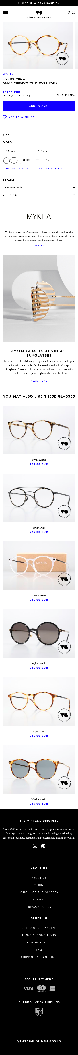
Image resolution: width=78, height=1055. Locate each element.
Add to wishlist (21, 117)
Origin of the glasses (39, 892)
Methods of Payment (39, 927)
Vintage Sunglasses (39, 17)
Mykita (39, 245)
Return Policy (39, 942)
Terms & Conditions (39, 935)
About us (39, 877)
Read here (39, 380)
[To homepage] (39, 12)
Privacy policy (39, 906)
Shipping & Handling (39, 956)
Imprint (39, 884)
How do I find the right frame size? (33, 168)
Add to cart (39, 106)
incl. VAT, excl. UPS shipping (16, 95)
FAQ (39, 949)
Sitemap (39, 899)
